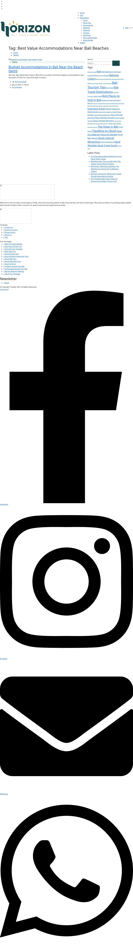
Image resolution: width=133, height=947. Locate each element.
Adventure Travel (91, 72)
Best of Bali (98, 96)
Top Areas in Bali (108, 126)
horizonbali (20, 82)
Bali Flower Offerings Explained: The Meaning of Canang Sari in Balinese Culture (105, 169)
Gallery (82, 43)
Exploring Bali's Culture (112, 103)
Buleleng (86, 28)
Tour (81, 15)
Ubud (85, 20)
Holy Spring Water (97, 106)
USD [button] (127, 28)
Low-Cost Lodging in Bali (107, 112)
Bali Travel (109, 88)
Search (90, 59)
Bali (99, 71)
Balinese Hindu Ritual (118, 79)
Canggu (86, 33)
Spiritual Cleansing (92, 127)
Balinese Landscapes (93, 83)
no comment (17, 87)
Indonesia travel (96, 108)
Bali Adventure (107, 72)
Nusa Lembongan (90, 38)
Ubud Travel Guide (107, 145)
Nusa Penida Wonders (104, 120)
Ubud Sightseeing (107, 142)
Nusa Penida (88, 40)
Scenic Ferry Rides (114, 123)
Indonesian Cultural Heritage (110, 106)
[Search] (116, 63)
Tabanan (86, 30)
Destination (84, 18)
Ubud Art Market (108, 134)
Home (82, 13)
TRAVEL (16, 55)
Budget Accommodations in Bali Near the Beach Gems (46, 69)
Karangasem (88, 25)
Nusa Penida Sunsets (105, 117)
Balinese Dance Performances (104, 79)
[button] (132, 28)
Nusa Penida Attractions (101, 115)
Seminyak (87, 35)
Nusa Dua (87, 23)
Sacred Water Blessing (102, 123)
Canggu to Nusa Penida (99, 103)
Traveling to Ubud (104, 131)
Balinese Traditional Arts (105, 83)
